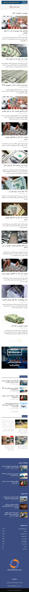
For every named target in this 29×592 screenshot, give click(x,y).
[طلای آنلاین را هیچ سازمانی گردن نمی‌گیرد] (8, 424)
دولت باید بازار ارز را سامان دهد (16, 59)
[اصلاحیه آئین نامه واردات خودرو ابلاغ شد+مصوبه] (23, 499)
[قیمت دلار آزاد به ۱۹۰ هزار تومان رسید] (14, 209)
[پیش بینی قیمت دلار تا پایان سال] (14, 156)
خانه (26, 11)
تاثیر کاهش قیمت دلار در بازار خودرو (14, 111)
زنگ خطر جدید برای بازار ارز (18, 191)
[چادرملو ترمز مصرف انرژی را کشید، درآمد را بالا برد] (23, 382)
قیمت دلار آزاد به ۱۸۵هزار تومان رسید (16, 138)
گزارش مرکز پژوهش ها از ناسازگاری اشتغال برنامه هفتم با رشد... (21, 447)
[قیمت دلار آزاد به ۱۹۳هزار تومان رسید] (14, 265)
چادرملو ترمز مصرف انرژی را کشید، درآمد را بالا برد (10, 381)
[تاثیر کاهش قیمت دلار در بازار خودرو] (14, 102)
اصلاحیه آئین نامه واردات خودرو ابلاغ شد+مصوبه (10, 498)
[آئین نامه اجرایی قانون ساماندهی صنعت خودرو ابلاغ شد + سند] (23, 514)
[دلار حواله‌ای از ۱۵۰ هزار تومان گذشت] (14, 291)
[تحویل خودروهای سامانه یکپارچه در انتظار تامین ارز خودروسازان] (8, 440)
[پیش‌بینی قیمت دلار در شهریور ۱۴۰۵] (14, 76)
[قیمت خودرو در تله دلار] (14, 317)
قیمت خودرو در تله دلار (19, 326)
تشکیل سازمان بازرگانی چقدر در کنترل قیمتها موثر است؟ (10, 506)
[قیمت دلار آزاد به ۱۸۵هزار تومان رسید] (14, 128)
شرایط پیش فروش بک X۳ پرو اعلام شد (10, 389)
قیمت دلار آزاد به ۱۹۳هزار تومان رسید (14, 274)
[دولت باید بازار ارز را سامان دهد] (14, 50)
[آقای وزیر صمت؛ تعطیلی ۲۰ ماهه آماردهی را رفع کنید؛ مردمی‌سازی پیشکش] (21, 424)
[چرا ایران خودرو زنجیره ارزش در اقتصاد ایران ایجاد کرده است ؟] (23, 405)
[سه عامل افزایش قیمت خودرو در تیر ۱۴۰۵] (14, 237)
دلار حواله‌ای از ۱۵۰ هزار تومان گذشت (14, 300)
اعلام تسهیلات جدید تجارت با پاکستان (10, 396)
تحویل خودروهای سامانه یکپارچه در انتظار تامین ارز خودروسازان (9, 448)
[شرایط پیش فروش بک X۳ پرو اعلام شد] (23, 390)
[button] (21, 7)
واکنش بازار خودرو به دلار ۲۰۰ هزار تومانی (15, 32)
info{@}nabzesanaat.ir (12, 586)
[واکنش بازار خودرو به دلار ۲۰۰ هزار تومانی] (14, 22)
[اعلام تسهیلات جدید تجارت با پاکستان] (23, 398)
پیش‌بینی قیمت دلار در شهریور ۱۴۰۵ (14, 85)
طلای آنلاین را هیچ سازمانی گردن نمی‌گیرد (8, 430)
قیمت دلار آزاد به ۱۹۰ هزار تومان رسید (16, 218)
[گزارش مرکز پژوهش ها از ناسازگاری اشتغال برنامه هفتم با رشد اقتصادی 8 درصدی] (21, 440)
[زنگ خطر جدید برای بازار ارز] (14, 183)
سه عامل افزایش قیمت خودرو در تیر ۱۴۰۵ (14, 246)
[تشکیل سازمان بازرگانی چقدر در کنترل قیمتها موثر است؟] (23, 506)
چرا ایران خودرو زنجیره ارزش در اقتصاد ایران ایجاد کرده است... (10, 405)
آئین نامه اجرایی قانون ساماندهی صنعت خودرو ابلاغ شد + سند (11, 514)
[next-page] (10, 340)
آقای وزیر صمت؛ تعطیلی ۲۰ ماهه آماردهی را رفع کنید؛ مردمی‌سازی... (22, 431)
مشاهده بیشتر (15, 411)
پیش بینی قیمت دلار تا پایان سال (15, 165)
